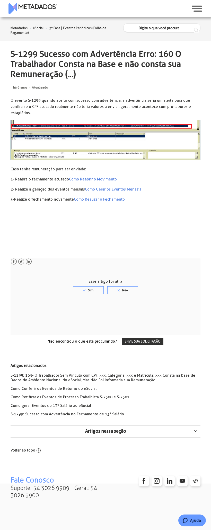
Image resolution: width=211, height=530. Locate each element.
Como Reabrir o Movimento (93, 179)
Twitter (21, 261)
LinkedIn (28, 261)
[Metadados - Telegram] (195, 481)
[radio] (88, 290)
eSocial (38, 28)
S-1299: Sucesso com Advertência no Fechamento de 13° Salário (67, 414)
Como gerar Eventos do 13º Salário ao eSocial (51, 405)
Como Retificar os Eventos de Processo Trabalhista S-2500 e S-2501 (70, 397)
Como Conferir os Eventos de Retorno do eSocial (53, 388)
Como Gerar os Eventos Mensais (113, 189)
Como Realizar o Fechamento (99, 199)
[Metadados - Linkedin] (169, 481)
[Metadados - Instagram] (157, 481)
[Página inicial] (32, 8)
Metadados (19, 28)
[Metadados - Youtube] (182, 481)
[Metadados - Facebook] (144, 481)
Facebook (14, 261)
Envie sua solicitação (143, 341)
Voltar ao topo (23, 450)
